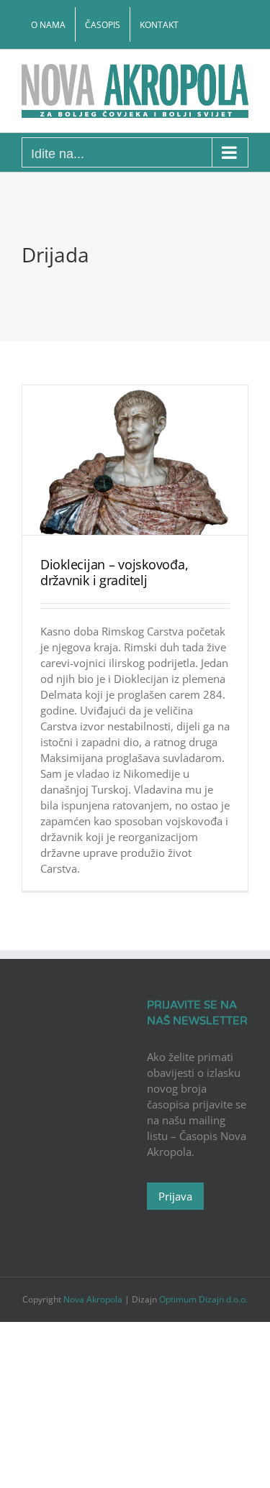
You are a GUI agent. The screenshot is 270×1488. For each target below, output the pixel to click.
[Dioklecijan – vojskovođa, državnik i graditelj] (135, 460)
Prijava (175, 1196)
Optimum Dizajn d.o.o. (203, 1299)
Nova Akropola (94, 1299)
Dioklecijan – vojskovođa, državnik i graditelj (114, 572)
